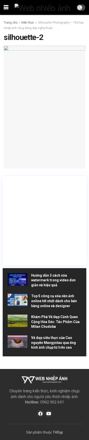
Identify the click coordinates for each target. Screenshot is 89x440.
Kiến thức (28, 22)
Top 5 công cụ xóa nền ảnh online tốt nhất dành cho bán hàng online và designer (54, 301)
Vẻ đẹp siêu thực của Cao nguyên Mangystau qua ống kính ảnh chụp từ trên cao (53, 342)
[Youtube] (48, 413)
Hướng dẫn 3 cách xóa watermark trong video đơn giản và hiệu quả (53, 280)
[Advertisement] (44, 220)
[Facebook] (40, 413)
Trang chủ (11, 22)
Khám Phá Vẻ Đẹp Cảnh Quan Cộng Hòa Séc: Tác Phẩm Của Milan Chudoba (55, 322)
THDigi (58, 432)
